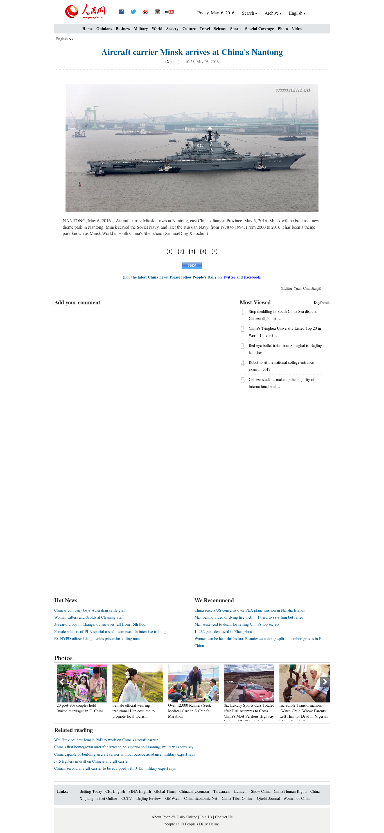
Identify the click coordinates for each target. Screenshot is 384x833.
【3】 (192, 251)
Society (172, 29)
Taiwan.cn (221, 791)
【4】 (203, 251)
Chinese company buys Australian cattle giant (90, 610)
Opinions (104, 29)
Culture (189, 29)
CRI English (115, 791)
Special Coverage (259, 29)
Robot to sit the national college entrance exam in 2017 (281, 366)
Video (297, 29)
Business (123, 29)
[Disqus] (143, 376)
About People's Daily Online (174, 816)
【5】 (214, 251)
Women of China (296, 798)
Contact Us (223, 816)
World (157, 29)
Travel (205, 29)
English (62, 38)
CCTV (126, 798)
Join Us (206, 816)
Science (220, 29)
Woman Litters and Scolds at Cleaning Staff (89, 617)
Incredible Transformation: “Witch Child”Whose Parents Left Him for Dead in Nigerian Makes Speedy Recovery (248, 713)
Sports (235, 29)
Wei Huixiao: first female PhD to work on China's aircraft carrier (106, 739)
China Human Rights (290, 791)
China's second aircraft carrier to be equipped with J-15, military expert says (115, 768)
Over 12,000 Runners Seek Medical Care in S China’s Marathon (133, 710)
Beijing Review (148, 798)
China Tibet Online (237, 798)
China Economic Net (200, 798)
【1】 (169, 251)
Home (87, 29)
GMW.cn (173, 798)
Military (141, 29)
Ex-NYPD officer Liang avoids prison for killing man (97, 638)
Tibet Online (107, 798)
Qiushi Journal (268, 798)
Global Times (165, 791)
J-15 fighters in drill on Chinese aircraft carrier (91, 761)
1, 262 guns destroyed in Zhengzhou (223, 631)
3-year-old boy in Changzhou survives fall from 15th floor (100, 624)
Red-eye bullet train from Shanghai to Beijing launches (285, 349)
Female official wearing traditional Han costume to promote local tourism (78, 710)
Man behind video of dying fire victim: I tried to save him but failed (249, 617)
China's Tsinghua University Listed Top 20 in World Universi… (285, 331)
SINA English (139, 791)
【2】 (180, 251)
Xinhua (172, 61)
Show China (260, 791)
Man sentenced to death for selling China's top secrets (237, 624)
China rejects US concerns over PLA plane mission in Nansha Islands (250, 610)
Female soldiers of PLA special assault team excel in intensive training (110, 631)
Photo (283, 29)
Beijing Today (91, 791)
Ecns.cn (240, 791)
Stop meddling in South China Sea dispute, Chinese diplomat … (283, 315)
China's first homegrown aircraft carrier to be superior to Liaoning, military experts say (123, 746)
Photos (63, 657)
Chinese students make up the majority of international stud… (282, 383)
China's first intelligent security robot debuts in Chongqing (304, 707)
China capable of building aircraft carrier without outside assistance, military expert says (124, 754)
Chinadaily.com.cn (194, 791)
